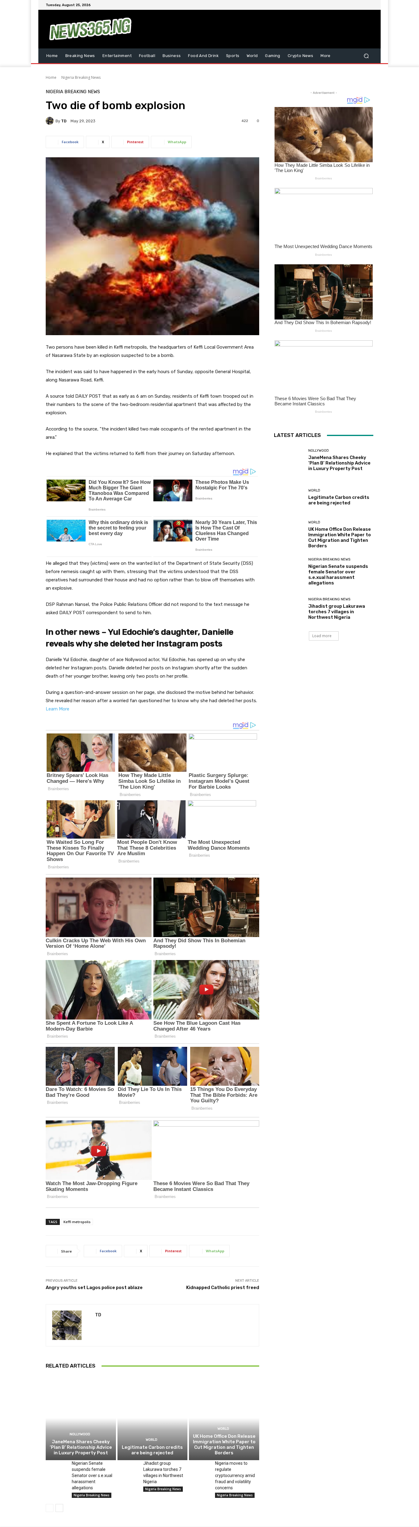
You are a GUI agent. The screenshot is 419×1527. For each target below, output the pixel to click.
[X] (355, 5)
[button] (366, 55)
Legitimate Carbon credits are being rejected (152, 1450)
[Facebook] (340, 5)
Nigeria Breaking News (81, 77)
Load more (322, 635)
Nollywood (80, 1434)
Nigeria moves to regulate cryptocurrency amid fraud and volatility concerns (235, 1475)
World (151, 1439)
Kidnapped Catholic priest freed (222, 1287)
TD (64, 121)
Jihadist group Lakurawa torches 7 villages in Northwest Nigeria (336, 611)
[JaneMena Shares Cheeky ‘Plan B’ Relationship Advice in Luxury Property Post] (81, 1418)
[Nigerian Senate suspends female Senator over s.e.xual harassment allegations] (56, 1467)
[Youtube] (369, 5)
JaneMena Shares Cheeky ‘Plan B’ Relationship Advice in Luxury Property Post (81, 1447)
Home (51, 77)
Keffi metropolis (76, 1221)
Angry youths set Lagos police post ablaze (94, 1287)
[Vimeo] (362, 5)
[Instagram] (347, 5)
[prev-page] (49, 1508)
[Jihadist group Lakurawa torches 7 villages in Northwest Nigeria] (128, 1467)
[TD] (51, 121)
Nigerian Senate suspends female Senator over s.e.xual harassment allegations (92, 1475)
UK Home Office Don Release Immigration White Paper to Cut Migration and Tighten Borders (224, 1444)
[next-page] (59, 1508)
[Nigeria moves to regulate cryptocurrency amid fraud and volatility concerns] (199, 1467)
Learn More (57, 709)
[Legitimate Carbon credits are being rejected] (152, 1418)
